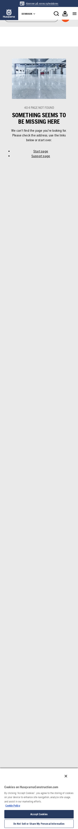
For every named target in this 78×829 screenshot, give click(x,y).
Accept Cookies (39, 814)
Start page (40, 151)
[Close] (66, 776)
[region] (39, 798)
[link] (39, 3)
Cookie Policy (12, 805)
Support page (40, 156)
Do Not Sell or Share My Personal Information (39, 823)
